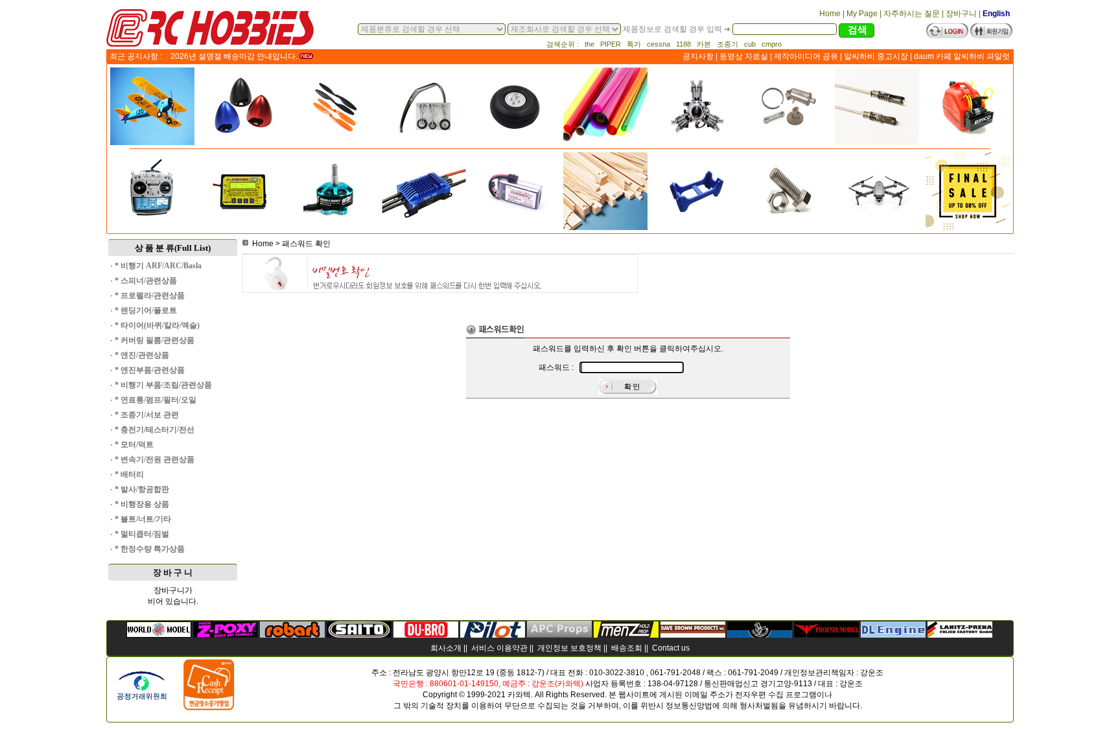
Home (263, 243)
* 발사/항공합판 (142, 489)
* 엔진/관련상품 (142, 355)
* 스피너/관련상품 (146, 280)
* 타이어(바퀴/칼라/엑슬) (157, 325)
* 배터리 (129, 474)
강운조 (871, 672)
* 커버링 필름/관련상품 (154, 340)
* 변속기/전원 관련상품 (154, 459)
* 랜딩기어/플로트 (146, 310)
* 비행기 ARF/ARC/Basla (158, 265)
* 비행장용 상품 (142, 504)
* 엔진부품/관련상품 (150, 370)
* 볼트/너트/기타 (143, 519)
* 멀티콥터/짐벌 (142, 533)
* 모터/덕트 (134, 444)
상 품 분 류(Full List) (173, 248)
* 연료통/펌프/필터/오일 (155, 399)
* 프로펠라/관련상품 (150, 295)
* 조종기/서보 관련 (147, 414)
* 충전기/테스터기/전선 (154, 429)
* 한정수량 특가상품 (150, 548)
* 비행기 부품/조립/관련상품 (163, 384)
